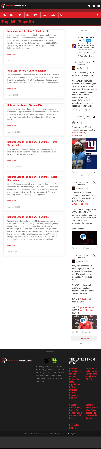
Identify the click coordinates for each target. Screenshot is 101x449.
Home (1, 15)
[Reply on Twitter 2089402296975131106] (73, 332)
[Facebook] (94, 6)
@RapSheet (77, 135)
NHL (27, 15)
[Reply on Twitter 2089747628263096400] (73, 174)
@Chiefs (83, 299)
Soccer (44, 15)
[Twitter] (89, 6)
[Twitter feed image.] (84, 153)
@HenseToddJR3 (87, 307)
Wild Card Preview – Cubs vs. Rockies (26, 70)
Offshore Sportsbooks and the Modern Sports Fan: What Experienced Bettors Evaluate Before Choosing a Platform (75, 383)
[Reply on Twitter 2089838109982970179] (73, 110)
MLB (12, 15)
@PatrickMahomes (80, 204)
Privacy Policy (72, 434)
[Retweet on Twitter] (76, 62)
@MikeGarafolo (78, 133)
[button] (97, 15)
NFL (4, 15)
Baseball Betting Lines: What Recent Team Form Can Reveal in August (92, 411)
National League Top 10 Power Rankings (28, 216)
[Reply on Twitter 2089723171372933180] (73, 248)
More (61, 15)
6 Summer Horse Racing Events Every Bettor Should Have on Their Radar (75, 411)
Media (53, 15)
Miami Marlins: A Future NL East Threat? (28, 31)
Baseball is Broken (74, 426)
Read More (11, 54)
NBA (19, 15)
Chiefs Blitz (80, 68)
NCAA (35, 15)
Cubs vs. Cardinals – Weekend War (25, 105)
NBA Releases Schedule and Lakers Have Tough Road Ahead (92, 373)
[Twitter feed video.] (84, 238)
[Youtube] (99, 6)
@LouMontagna (87, 310)
